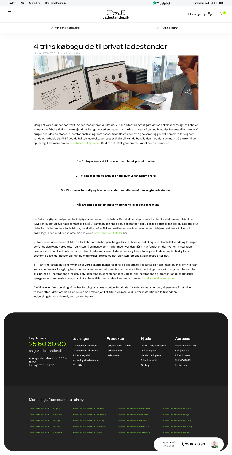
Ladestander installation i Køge (87, 432)
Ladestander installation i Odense (132, 414)
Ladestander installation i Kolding (88, 420)
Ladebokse (113, 355)
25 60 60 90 (47, 344)
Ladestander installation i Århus (175, 432)
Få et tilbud (78, 365)
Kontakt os (34, 3)
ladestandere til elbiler (108, 233)
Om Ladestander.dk (55, 3)
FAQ (22, 3)
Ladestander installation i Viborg (176, 420)
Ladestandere (114, 350)
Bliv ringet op (197, 14)
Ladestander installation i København (90, 426)
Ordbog (145, 365)
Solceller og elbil (81, 355)
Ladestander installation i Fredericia (45, 414)
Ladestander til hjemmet (85, 350)
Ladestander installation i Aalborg (176, 426)
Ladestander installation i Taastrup (177, 408)
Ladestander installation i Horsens (89, 408)
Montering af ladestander (85, 360)
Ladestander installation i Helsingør (45, 420)
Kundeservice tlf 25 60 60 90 (208, 3)
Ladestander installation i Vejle (175, 414)
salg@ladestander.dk (46, 351)
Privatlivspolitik (149, 360)
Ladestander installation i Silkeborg (133, 432)
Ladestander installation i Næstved (133, 408)
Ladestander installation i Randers (133, 420)
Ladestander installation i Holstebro (45, 432)
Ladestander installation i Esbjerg (44, 408)
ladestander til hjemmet (84, 143)
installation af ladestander (158, 278)
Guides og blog (149, 350)
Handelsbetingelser (151, 355)
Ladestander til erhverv (84, 345)
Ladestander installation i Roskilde (133, 426)
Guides (11, 3)
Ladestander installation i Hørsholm (89, 414)
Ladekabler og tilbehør (119, 345)
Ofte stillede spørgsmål (153, 345)
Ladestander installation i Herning (44, 426)
